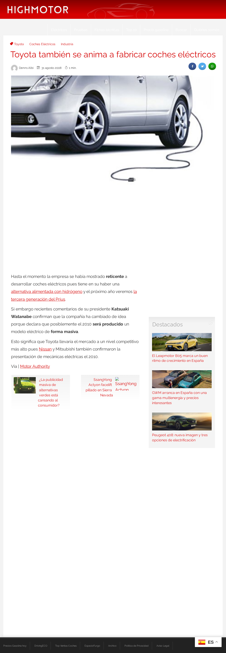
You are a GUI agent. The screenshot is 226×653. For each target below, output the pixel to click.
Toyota (19, 44)
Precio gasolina (156, 30)
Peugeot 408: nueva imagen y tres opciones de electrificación (180, 437)
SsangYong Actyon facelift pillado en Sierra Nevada (99, 387)
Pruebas (81, 30)
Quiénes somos (206, 30)
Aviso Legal (162, 645)
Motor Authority (35, 366)
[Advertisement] (113, 222)
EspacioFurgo (92, 645)
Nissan (45, 349)
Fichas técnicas (106, 30)
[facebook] (192, 66)
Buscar (181, 30)
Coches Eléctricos (42, 44)
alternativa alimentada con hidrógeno (46, 291)
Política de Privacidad (136, 645)
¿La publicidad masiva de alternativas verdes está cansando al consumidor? (50, 392)
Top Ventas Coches (66, 645)
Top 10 (131, 30)
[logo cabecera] (38, 9)
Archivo (112, 645)
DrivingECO (40, 645)
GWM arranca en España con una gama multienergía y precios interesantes (179, 398)
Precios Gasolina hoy (14, 645)
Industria (67, 44)
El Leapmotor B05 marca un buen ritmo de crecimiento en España (180, 358)
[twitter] (202, 66)
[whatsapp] (212, 66)
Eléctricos (59, 30)
